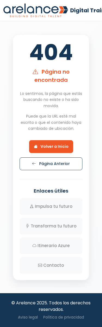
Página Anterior (54, 163)
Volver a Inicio (54, 146)
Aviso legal (28, 317)
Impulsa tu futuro (53, 206)
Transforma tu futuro (53, 226)
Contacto (53, 265)
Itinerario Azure (54, 245)
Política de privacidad (63, 317)
